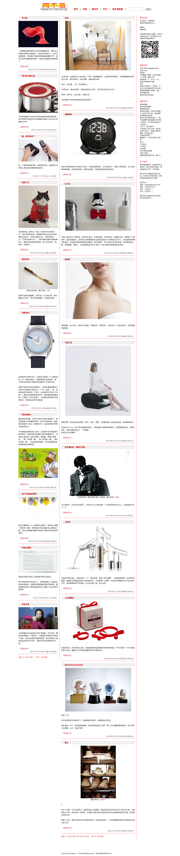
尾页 (45, 657)
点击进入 (148, 189)
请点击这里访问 (145, 198)
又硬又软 (68, 343)
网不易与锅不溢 (28, 76)
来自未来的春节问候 (147, 82)
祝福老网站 (144, 104)
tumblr (102, 800)
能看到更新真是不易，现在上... (151, 155)
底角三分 (25, 182)
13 (88, 836)
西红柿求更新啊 (145, 107)
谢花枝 (67, 259)
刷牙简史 (25, 259)
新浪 (117, 497)
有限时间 (25, 313)
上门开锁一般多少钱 (147, 77)
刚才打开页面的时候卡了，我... (151, 118)
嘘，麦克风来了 (28, 136)
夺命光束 (25, 604)
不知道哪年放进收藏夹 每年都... (151, 120)
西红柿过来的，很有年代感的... (151, 111)
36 (37, 657)
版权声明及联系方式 (147, 23)
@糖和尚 (143, 30)
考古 (141, 142)
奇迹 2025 (143, 71)
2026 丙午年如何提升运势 (149, 68)
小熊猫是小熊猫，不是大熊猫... (151, 75)
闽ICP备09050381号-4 (104, 853)
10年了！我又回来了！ (148, 126)
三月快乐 (143, 144)
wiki (48, 290)
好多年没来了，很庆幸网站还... (151, 131)
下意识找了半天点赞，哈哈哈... (151, 129)
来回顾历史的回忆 (146, 115)
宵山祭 (24, 18)
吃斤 (141, 84)
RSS (105, 9)
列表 (85, 9)
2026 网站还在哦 (146, 151)
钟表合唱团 (26, 548)
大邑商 (67, 522)
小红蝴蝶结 (69, 598)
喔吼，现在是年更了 (147, 133)
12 (85, 836)
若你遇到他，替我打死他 (75, 447)
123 (92, 836)
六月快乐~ (143, 124)
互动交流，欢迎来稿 (147, 21)
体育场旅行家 (144, 93)
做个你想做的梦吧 (29, 494)
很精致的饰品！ (145, 109)
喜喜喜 (142, 73)
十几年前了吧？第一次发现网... (151, 113)
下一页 (40, 657)
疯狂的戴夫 (26, 414)
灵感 (66, 18)
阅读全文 (24, 66)
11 (83, 836)
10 (80, 836)
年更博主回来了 (145, 135)
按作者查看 (117, 9)
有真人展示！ (144, 153)
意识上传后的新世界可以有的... (151, 88)
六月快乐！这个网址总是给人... (151, 122)
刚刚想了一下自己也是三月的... (151, 137)
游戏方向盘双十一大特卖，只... (151, 86)
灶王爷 (67, 184)
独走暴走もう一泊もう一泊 (149, 79)
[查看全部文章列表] (146, 95)
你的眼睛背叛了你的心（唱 (149, 90)
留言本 (95, 9)
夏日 (66, 743)
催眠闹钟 (68, 114)
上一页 (25, 657)
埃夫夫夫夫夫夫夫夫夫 (74, 665)
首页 (76, 9)
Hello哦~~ (143, 149)
